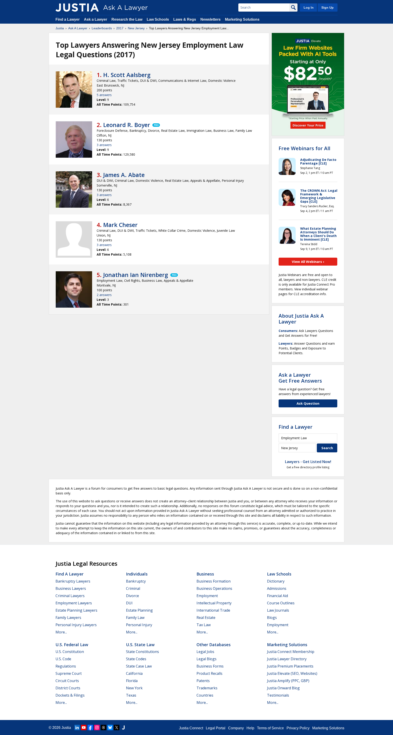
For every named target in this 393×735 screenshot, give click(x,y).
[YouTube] (83, 727)
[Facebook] (90, 727)
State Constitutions (142, 651)
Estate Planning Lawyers (76, 610)
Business (205, 574)
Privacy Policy (298, 728)
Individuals (137, 574)
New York (134, 687)
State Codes (136, 658)
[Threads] (103, 727)
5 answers (104, 95)
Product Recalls (209, 673)
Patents (203, 680)
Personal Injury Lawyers (76, 624)
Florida (132, 680)
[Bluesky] (110, 727)
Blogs (272, 617)
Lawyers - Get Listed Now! (308, 461)
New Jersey (136, 28)
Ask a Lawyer (96, 19)
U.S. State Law (140, 644)
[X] (116, 727)
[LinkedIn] (77, 727)
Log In (309, 7)
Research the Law (126, 19)
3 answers (104, 145)
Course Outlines (281, 602)
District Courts (67, 687)
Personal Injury (139, 624)
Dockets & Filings (70, 695)
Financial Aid (277, 595)
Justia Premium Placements (290, 666)
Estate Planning (139, 610)
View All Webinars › (308, 261)
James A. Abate (124, 175)
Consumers (288, 331)
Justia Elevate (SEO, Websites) (292, 673)
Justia (59, 28)
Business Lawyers (70, 588)
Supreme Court (68, 673)
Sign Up (327, 7)
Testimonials (278, 695)
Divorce (132, 595)
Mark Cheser (120, 225)
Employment (207, 595)
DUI (129, 602)
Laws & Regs (184, 19)
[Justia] (77, 7)
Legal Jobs (205, 651)
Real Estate (205, 617)
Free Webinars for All (304, 148)
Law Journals (278, 610)
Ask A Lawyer (77, 28)
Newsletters (210, 19)
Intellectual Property (214, 602)
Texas (131, 695)
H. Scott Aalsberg (127, 75)
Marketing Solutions (242, 19)
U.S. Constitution (69, 651)
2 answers (104, 295)
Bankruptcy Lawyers (72, 581)
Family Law (135, 617)
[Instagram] (97, 727)
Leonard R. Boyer (126, 125)
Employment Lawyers (73, 602)
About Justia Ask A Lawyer (301, 318)
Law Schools (158, 19)
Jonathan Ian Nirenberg (135, 275)
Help (250, 728)
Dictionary (276, 581)
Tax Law (203, 624)
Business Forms (210, 666)
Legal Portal (215, 728)
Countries (204, 695)
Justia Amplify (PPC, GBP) (288, 680)
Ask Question (308, 403)
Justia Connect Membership (290, 651)
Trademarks (206, 687)
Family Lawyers (68, 617)
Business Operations (214, 588)
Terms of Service (270, 728)
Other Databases (213, 644)
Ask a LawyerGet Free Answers (300, 377)
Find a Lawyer (67, 19)
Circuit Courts (67, 680)
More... (61, 632)
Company (236, 728)
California (134, 673)
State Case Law (139, 666)
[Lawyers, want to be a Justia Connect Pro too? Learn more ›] (156, 124)
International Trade (213, 610)
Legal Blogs (206, 658)
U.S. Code (63, 658)
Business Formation (213, 581)
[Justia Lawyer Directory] (123, 727)
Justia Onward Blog (283, 687)
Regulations (65, 666)
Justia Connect (191, 728)
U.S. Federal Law (71, 644)
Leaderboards (102, 28)
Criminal (133, 588)
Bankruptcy (136, 581)
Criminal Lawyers (70, 595)
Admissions (276, 588)
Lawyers (285, 343)
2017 (119, 28)
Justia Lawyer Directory (287, 658)
